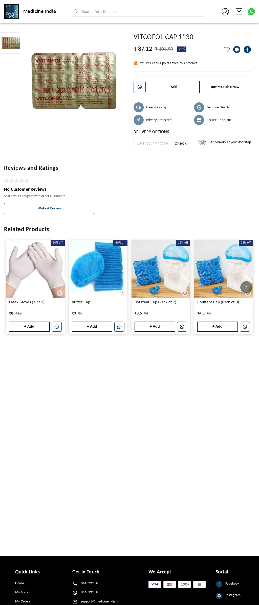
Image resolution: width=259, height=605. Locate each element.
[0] (239, 11)
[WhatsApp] (236, 49)
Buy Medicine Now (225, 87)
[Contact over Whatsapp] (251, 11)
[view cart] (239, 11)
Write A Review (49, 208)
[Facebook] (247, 49)
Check (181, 143)
